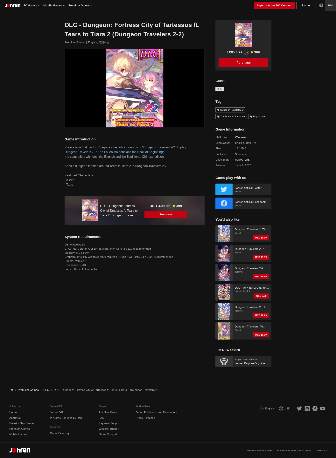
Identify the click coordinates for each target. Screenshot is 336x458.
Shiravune (241, 154)
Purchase (165, 214)
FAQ (101, 417)
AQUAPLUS (242, 159)
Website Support (109, 428)
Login (306, 5)
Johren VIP (57, 412)
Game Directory (59, 433)
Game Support (108, 434)
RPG (219, 89)
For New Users (108, 412)
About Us (15, 417)
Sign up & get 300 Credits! (274, 5)
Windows (240, 137)
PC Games (30, 5)
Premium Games (79, 5)
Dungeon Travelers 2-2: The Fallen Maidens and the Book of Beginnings (114, 152)
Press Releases (145, 417)
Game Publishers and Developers (156, 412)
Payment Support (109, 423)
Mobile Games (52, 5)
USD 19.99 (261, 237)
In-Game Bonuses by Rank (66, 417)
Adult (330, 5)
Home (13, 412)
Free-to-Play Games (21, 423)
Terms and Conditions (286, 450)
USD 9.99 (261, 296)
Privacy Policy (305, 450)
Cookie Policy (321, 450)
